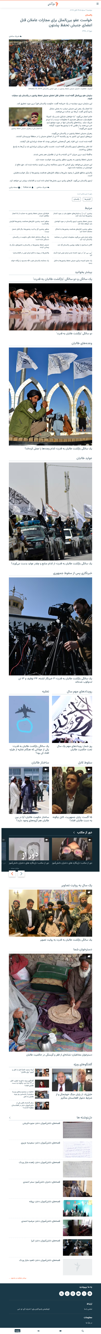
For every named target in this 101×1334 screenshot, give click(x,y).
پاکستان (88, 15)
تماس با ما (88, 1309)
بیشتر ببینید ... (14, 868)
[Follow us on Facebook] (89, 1293)
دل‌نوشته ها (84, 1118)
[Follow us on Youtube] (78, 1293)
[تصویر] (60, 1331)
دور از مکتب (84, 832)
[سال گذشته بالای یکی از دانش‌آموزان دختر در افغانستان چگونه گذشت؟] (42, 1106)
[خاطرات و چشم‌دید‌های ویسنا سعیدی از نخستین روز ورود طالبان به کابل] (42, 1095)
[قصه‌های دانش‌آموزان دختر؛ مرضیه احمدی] (77, 1228)
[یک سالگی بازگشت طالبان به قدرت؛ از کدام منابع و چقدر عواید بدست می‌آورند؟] (50, 511)
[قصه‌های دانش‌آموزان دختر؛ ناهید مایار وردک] (77, 1267)
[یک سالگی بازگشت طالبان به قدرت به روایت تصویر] (50, 913)
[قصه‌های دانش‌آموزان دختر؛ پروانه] (77, 1208)
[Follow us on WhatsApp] (67, 1293)
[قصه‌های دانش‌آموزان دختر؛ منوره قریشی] (77, 1130)
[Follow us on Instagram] (72, 1293)
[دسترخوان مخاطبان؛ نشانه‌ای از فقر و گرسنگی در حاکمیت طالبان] (50, 1003)
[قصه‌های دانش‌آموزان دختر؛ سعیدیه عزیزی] (77, 1149)
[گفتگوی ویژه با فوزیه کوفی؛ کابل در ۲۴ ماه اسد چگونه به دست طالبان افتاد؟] (42, 1084)
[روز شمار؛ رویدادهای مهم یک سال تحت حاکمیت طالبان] (72, 719)
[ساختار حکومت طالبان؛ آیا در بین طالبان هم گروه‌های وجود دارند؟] (29, 790)
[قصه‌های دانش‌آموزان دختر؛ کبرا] (77, 1247)
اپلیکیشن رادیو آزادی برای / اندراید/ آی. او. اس (33, 1309)
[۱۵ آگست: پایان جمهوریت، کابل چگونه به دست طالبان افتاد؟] (72, 790)
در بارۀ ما (89, 1323)
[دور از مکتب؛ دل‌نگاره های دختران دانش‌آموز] (72, 849)
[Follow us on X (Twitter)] (84, 1293)
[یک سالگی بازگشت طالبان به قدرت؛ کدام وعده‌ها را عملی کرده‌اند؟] (50, 396)
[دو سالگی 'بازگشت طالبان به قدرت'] (50, 306)
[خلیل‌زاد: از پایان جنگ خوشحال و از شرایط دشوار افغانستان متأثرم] (72, 1080)
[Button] (15, 36)
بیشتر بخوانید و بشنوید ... (17, 1278)
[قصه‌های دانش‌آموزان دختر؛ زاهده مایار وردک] (77, 1169)
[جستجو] (82, 1331)
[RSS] (61, 1293)
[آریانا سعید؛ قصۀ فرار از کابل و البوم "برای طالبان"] (42, 1073)
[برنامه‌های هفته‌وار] (38, 1331)
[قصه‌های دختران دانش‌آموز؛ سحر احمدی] (77, 1189)
